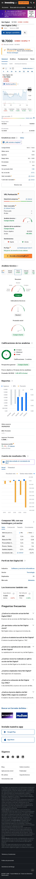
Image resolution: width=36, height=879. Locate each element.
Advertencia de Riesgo (8, 866)
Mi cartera (5, 775)
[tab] (10, 272)
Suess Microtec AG (8, 593)
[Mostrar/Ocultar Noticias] (13, 68)
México (29, 7)
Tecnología (30, 572)
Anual (3, 467)
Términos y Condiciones (8, 854)
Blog (3, 767)
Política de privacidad (8, 860)
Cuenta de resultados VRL (14, 456)
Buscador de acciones (17, 7)
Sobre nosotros (24, 767)
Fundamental (23, 59)
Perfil (11, 63)
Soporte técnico (25, 775)
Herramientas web (7, 779)
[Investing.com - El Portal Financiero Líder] (11, 3)
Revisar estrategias (12, 52)
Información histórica (21, 63)
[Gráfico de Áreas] (6, 68)
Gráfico (13, 59)
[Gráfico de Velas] (3, 68)
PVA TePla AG (23, 593)
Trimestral (11, 467)
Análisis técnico (9, 266)
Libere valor (29, 118)
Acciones (5, 7)
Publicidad (23, 771)
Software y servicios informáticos (22, 568)
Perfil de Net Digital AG (12, 561)
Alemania (31, 580)
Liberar (21, 552)
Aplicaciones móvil (7, 771)
